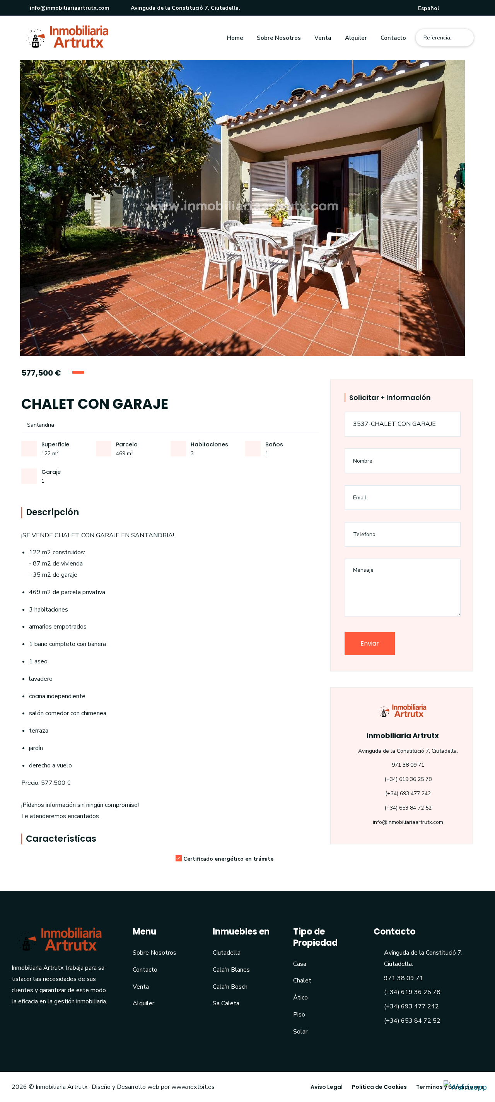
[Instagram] (470, 8)
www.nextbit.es (193, 1087)
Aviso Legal (327, 1087)
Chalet (302, 980)
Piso (299, 1014)
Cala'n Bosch (230, 986)
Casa (299, 964)
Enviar (369, 643)
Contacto (393, 38)
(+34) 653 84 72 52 (408, 808)
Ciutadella (227, 952)
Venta (322, 38)
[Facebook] (459, 8)
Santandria (40, 425)
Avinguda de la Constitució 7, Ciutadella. (184, 8)
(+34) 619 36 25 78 (408, 779)
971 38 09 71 (408, 765)
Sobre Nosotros (279, 38)
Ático (300, 997)
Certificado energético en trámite (228, 859)
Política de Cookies (379, 1087)
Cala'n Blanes (231, 969)
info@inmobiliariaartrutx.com (68, 8)
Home (235, 38)
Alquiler (356, 38)
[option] (247, 208)
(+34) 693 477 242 (408, 793)
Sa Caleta (226, 1003)
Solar (300, 1031)
